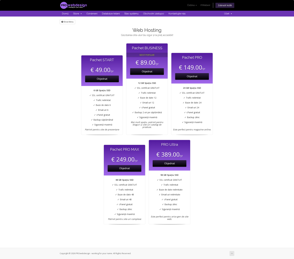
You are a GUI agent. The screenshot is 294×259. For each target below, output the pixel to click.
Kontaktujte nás (177, 13)
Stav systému (131, 13)
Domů (65, 13)
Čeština (191, 5)
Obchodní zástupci (153, 13)
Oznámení (91, 13)
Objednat (102, 78)
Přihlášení (205, 5)
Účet (227, 13)
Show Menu (68, 21)
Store (76, 13)
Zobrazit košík (225, 5)
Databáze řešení (111, 13)
